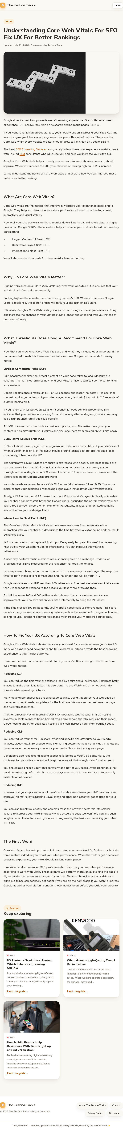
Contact (116, 1105)
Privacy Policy (95, 1113)
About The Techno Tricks (92, 1105)
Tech (9, 21)
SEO (22, 154)
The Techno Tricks (21, 5)
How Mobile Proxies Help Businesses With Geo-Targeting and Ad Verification (29, 1046)
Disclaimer (114, 1113)
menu (118, 5)
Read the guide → (17, 991)
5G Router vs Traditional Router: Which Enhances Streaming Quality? (29, 964)
